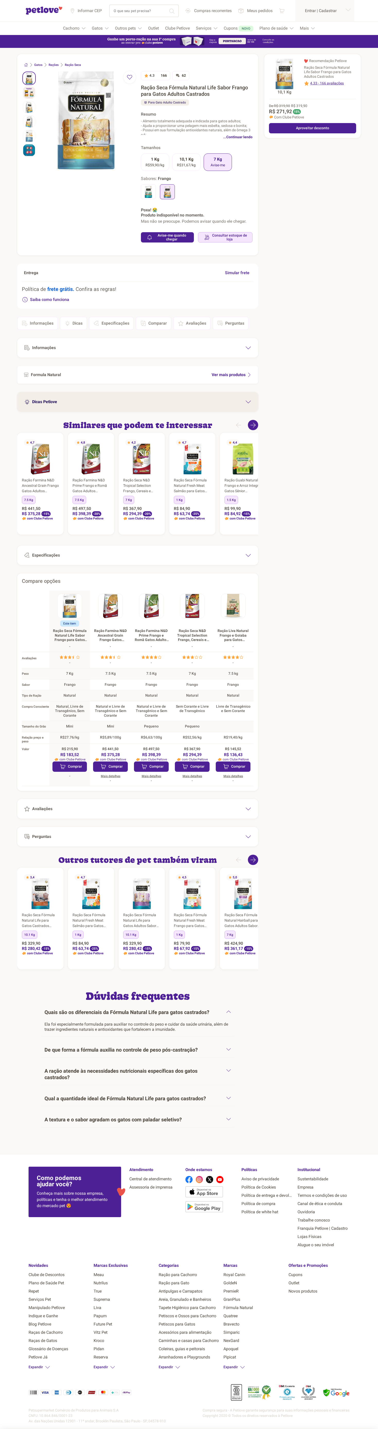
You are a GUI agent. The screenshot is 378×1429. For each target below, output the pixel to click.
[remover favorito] (129, 77)
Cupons (295, 1274)
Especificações (115, 323)
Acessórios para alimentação (185, 1332)
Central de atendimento (150, 1178)
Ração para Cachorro (178, 1274)
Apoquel (230, 1348)
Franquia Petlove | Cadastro (323, 1228)
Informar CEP (90, 10)
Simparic (231, 1332)
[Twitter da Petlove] (209, 1179)
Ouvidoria (306, 1211)
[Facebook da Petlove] (189, 1179)
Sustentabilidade (313, 1178)
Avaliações (196, 323)
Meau (99, 1274)
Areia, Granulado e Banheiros (185, 1299)
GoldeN (230, 1282)
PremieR (231, 1291)
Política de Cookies (258, 1187)
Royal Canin (234, 1274)
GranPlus (231, 1299)
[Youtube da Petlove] (219, 1179)
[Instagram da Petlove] (199, 1179)
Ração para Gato (174, 1282)
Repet (34, 1291)
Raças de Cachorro (46, 1332)
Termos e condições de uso (322, 1195)
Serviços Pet (40, 1299)
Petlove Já (38, 1357)
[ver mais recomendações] (253, 425)
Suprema (102, 1299)
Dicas (78, 323)
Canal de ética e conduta (320, 1203)
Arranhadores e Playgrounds (184, 1357)
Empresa (305, 1187)
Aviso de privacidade (260, 1178)
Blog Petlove (40, 1324)
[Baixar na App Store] (211, 1192)
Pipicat (229, 1357)
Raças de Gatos (43, 1340)
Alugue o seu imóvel (316, 1244)
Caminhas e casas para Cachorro (189, 1340)
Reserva (101, 1357)
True (98, 1291)
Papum (100, 1315)
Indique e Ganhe (43, 1315)
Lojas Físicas (309, 1236)
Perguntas (234, 323)
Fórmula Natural (238, 1307)
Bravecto (231, 1324)
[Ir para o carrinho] (282, 10)
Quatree (230, 1315)
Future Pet (103, 1324)
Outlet (294, 1282)
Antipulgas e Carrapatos (180, 1291)
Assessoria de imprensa (151, 1187)
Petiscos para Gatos (177, 1324)
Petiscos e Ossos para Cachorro (187, 1315)
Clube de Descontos (47, 1274)
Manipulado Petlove (47, 1307)
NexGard (231, 1340)
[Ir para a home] (44, 13)
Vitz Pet (100, 1332)
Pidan (99, 1348)
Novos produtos (303, 1291)
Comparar (157, 323)
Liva (97, 1307)
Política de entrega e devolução (267, 1195)
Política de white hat (259, 1211)
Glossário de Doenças (48, 1348)
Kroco (99, 1340)
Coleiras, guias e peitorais (182, 1348)
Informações (41, 323)
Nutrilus (101, 1282)
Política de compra (258, 1203)
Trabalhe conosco (314, 1220)
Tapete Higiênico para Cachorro (187, 1307)
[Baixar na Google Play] (211, 1207)
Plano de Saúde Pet (46, 1282)
